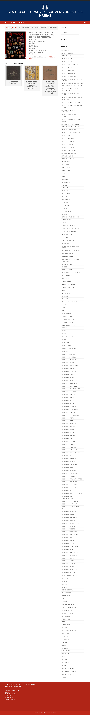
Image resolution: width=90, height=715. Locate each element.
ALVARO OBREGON (67, 53)
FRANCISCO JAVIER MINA (69, 231)
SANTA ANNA (65, 633)
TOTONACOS (65, 662)
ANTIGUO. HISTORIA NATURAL (70, 127)
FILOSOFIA (65, 223)
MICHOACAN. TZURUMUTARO (70, 546)
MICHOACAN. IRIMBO (68, 429)
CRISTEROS (65, 191)
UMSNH (64, 665)
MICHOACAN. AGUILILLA (69, 357)
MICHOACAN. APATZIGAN (69, 360)
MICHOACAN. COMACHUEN (69, 397)
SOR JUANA (65, 648)
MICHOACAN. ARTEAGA (68, 368)
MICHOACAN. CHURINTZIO (69, 386)
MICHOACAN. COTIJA (68, 400)
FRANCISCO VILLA (67, 234)
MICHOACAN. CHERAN (68, 377)
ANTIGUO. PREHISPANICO (69, 153)
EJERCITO (64, 208)
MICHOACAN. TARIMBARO (69, 520)
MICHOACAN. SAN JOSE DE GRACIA (72, 493)
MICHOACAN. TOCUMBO (69, 537)
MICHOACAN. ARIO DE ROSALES (71, 365)
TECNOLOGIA (65, 654)
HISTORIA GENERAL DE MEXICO (71, 273)
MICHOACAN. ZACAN (68, 558)
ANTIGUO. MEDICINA (67, 144)
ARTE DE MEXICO (67, 167)
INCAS (63, 290)
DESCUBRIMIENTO (67, 199)
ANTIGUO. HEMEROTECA (69, 76)
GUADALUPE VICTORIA (68, 240)
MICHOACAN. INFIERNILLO (69, 421)
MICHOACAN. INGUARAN (69, 426)
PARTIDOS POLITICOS (68, 604)
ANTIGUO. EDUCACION (68, 67)
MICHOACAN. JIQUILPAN (68, 435)
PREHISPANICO (66, 619)
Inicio (6, 22)
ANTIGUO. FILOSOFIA (68, 70)
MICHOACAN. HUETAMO (68, 418)
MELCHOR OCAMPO (67, 336)
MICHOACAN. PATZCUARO (69, 482)
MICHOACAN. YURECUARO (69, 555)
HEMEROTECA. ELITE (68, 253)
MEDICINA (64, 334)
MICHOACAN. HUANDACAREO (70, 415)
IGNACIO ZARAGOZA (68, 287)
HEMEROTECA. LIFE (67, 256)
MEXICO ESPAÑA (66, 345)
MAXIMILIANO (65, 328)
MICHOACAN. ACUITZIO (68, 354)
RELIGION (64, 627)
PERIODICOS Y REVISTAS (69, 607)
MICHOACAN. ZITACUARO (69, 572)
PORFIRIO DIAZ (66, 616)
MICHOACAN (65, 351)
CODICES (64, 185)
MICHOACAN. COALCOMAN (69, 392)
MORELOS (64, 581)
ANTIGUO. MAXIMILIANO (68, 141)
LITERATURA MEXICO (68, 319)
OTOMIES (64, 601)
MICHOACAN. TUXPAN (68, 540)
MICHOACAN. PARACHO (68, 476)
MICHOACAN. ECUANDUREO (70, 406)
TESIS (63, 657)
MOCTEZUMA (66, 578)
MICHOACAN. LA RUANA (68, 447)
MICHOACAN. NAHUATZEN (69, 464)
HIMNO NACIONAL (67, 270)
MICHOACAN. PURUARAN (69, 487)
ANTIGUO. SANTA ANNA (68, 159)
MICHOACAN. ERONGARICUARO (71, 409)
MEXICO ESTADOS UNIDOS (69, 348)
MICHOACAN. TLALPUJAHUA (70, 535)
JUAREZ (64, 307)
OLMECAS (64, 598)
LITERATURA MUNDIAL (68, 322)
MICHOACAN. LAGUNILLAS (69, 450)
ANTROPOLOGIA (66, 162)
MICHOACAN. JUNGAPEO (69, 441)
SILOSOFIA (65, 636)
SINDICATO (65, 642)
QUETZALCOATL (66, 625)
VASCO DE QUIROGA (68, 668)
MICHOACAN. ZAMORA (68, 564)
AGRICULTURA (66, 50)
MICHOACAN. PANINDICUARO (70, 473)
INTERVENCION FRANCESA (69, 302)
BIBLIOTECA (13, 27)
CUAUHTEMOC (66, 194)
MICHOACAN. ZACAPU (68, 561)
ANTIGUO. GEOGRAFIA (68, 73)
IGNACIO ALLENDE (67, 281)
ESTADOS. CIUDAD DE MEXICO (70, 217)
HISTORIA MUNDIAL (67, 275)
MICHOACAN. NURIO (67, 467)
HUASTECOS (65, 278)
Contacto (21, 22)
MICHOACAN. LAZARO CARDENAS (71, 453)
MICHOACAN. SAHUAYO (68, 490)
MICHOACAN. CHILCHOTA (69, 380)
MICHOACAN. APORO (68, 363)
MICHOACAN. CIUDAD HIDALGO (71, 389)
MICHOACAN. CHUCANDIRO (70, 383)
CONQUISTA (65, 188)
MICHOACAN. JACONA (68, 432)
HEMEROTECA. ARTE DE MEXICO (71, 250)
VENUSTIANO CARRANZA (69, 671)
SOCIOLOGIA (65, 645)
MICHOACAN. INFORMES (69, 424)
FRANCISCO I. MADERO (68, 225)
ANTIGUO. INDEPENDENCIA (69, 130)
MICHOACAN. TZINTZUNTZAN (70, 543)
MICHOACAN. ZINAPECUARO (70, 569)
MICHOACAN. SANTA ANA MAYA (71, 501)
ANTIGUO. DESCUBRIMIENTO (70, 64)
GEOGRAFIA (65, 237)
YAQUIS (64, 677)
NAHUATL (64, 587)
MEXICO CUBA (66, 342)
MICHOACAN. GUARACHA (69, 412)
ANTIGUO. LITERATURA (68, 138)
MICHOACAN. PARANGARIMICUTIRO (72, 479)
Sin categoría (65, 639)
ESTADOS (64, 214)
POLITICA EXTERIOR (67, 610)
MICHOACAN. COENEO (68, 395)
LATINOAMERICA (66, 313)
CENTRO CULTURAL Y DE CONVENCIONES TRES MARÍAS (45, 13)
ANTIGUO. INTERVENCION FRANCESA (72, 133)
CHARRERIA (65, 179)
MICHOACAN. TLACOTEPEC (69, 532)
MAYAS (63, 331)
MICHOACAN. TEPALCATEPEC (70, 523)
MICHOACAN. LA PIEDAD (69, 444)
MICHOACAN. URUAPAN (68, 549)
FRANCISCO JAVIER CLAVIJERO (71, 228)
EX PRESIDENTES (66, 220)
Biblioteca (13, 22)
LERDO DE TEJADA (67, 316)
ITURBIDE (64, 304)
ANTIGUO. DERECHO (67, 61)
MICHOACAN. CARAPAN (68, 374)
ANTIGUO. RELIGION (67, 156)
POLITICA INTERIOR (67, 613)
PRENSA (64, 622)
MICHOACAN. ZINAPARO (68, 566)
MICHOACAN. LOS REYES (69, 456)
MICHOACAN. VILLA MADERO (70, 552)
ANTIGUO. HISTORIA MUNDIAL (70, 124)
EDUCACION (65, 205)
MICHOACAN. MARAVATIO (69, 458)
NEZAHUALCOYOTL (67, 590)
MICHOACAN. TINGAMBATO (70, 526)
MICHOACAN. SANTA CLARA (70, 504)
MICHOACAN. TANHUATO (69, 514)
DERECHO (64, 196)
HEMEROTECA (66, 243)
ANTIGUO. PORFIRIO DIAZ (69, 150)
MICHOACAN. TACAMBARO (69, 511)
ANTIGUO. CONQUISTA (68, 59)
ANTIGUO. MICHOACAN (68, 147)
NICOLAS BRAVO (66, 593)
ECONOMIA (65, 202)
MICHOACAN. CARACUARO (69, 371)
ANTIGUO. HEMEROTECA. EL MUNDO (72, 102)
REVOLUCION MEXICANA (69, 630)
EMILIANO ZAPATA (67, 211)
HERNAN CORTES (67, 264)
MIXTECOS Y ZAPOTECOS (69, 575)
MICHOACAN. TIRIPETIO (68, 529)
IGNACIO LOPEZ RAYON (68, 284)
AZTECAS (64, 173)
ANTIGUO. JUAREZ (67, 135)
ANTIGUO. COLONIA (67, 56)
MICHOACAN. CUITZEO (68, 403)
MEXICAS (64, 339)
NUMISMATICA (66, 596)
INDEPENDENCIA (66, 293)
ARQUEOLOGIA (51, 57)
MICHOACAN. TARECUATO (69, 517)
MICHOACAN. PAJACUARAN (69, 470)
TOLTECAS (65, 659)
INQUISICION (65, 299)
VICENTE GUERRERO (68, 674)
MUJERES (64, 584)
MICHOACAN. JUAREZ (68, 438)
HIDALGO (64, 267)
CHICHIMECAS (66, 182)
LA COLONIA (65, 310)
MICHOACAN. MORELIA (68, 461)
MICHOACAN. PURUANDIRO (69, 485)
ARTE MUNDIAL (66, 170)
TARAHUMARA (66, 651)
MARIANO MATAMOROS (68, 325)
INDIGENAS (65, 296)
